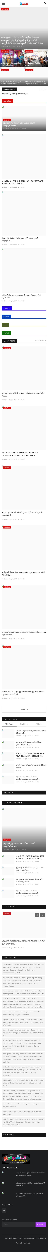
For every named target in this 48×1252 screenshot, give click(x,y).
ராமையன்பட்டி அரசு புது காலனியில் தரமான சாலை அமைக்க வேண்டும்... (23, 693)
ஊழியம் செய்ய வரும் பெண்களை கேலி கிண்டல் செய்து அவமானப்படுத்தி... (30, 1174)
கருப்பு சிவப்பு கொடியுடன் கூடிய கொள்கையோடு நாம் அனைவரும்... (24, 633)
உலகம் (5, 325)
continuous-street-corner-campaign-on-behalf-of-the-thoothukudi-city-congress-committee (22, 1013)
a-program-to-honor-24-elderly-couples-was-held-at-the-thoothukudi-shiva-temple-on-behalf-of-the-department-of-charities (23, 1022)
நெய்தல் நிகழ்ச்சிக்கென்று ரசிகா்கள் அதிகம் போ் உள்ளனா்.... (31, 732)
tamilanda (4, 46)
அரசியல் (6, 333)
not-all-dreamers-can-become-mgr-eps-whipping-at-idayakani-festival (21, 1105)
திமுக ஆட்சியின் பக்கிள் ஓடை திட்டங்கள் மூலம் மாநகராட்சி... (20, 239)
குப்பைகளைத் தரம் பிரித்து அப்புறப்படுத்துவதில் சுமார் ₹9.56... (30, 1184)
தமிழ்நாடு (6, 308)
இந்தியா (6, 316)
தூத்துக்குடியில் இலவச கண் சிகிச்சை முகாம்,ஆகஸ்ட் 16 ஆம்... (28, 743)
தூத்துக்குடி (7, 101)
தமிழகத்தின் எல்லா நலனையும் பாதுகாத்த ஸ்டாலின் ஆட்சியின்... (21, 296)
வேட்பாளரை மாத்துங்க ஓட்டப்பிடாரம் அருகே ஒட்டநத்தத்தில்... (29, 1195)
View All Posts (39, 341)
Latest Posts (9, 341)
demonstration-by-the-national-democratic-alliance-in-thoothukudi (22, 1112)
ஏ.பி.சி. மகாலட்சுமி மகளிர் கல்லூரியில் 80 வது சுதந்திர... (31, 766)
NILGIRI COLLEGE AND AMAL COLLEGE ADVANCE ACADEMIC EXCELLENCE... (22, 182)
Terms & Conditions (23, 1243)
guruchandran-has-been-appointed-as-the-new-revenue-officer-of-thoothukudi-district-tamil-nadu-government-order (23, 1083)
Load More (24, 710)
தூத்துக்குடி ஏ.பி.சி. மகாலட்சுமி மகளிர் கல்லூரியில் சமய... (23, 394)
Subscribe (41, 1225)
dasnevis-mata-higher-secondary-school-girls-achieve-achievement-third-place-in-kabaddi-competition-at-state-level (23, 1033)
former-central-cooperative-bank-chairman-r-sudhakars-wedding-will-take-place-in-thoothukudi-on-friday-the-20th (23, 992)
